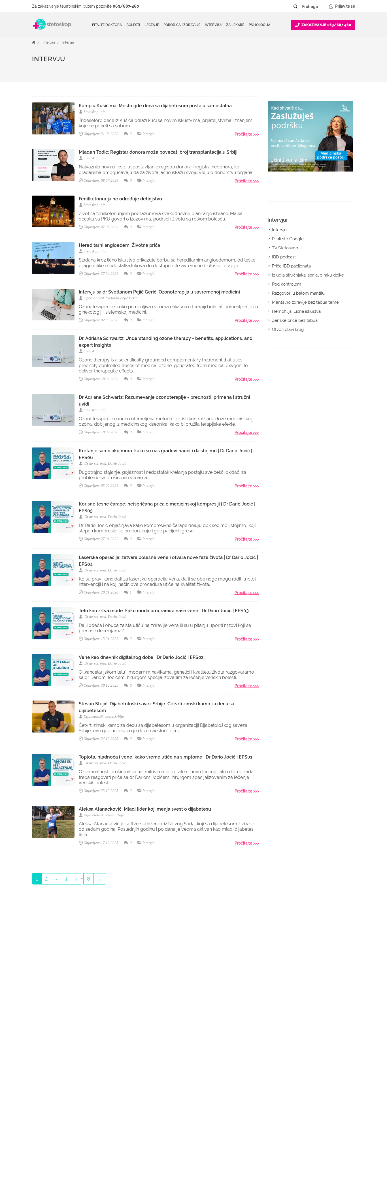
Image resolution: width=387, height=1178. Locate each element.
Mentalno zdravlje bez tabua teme (305, 302)
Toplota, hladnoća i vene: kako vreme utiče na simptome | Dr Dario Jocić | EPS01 (165, 757)
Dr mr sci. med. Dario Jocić (105, 463)
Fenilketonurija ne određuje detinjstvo (120, 199)
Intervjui (48, 42)
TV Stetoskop (285, 247)
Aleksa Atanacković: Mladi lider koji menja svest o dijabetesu (145, 809)
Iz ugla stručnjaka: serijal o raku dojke (308, 275)
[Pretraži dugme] (295, 6)
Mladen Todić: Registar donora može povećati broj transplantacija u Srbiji (158, 152)
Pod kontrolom (286, 284)
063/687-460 (126, 6)
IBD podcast (284, 257)
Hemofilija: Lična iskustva (296, 311)
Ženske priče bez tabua (295, 320)
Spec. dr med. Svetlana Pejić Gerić (110, 298)
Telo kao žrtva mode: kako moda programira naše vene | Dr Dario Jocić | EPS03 (164, 610)
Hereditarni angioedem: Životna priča (119, 245)
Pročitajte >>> (247, 134)
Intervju (68, 42)
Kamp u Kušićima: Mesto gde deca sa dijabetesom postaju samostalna (155, 105)
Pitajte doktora (107, 25)
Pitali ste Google (288, 238)
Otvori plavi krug (288, 329)
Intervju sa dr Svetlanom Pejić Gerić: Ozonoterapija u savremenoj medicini (159, 292)
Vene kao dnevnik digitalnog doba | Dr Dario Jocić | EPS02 (141, 657)
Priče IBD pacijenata (291, 266)
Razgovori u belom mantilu (298, 293)
